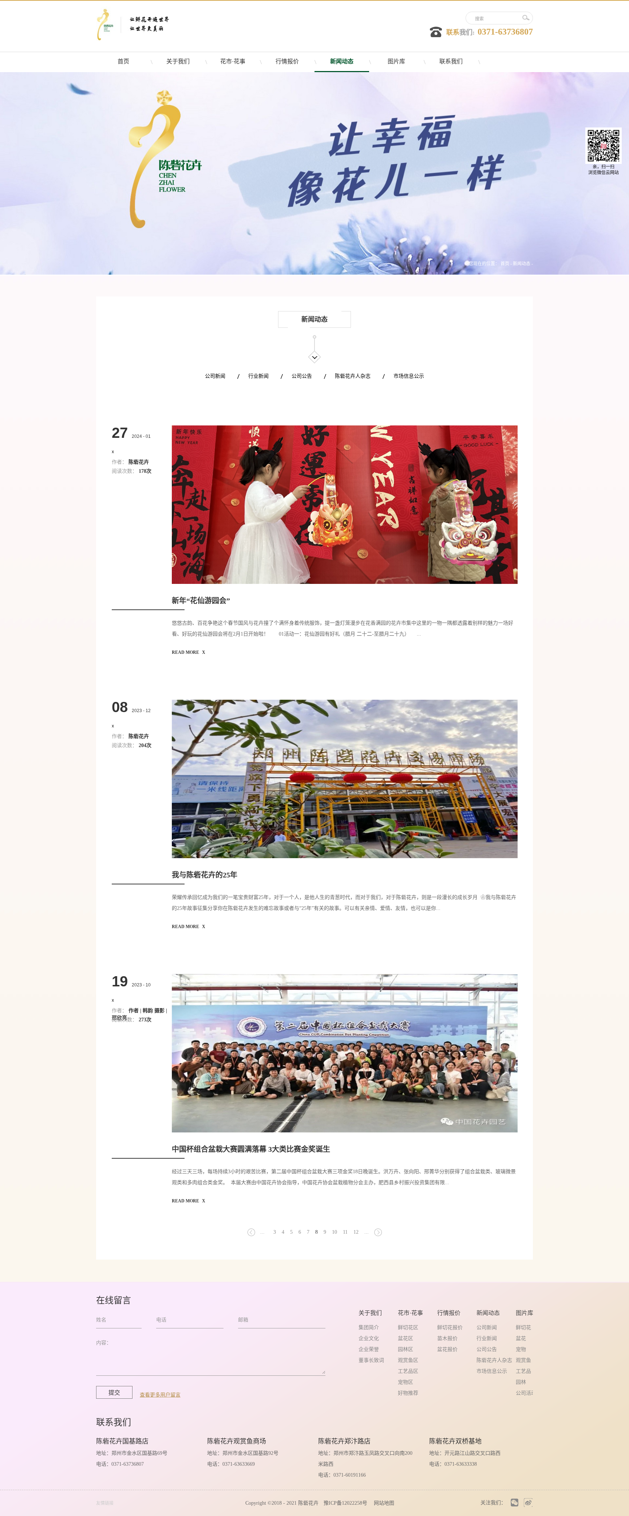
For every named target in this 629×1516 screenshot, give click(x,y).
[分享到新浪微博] (528, 1503)
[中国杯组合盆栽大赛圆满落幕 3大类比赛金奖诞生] (345, 976)
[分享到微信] (514, 1503)
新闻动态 (521, 263)
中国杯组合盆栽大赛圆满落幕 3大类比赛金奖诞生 (251, 1149)
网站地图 (382, 1503)
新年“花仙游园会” (201, 601)
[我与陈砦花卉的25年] (345, 702)
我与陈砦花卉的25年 (204, 875)
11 (345, 1232)
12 (356, 1232)
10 (334, 1232)
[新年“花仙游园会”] (345, 428)
